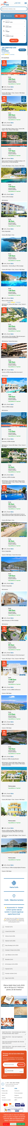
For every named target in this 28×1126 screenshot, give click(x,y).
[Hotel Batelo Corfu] (14, 455)
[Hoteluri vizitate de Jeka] (20, 1001)
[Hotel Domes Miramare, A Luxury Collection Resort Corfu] (14, 67)
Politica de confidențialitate (16, 1120)
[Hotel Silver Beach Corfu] (14, 209)
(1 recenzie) (18, 302)
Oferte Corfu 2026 (10, 936)
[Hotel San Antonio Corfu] (14, 702)
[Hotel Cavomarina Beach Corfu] (14, 278)
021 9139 (18, 3)
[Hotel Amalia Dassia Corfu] (14, 808)
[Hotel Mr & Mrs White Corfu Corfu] (14, 668)
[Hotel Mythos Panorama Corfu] (14, 737)
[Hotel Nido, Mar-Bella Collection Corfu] (14, 139)
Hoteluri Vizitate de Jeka (20, 1005)
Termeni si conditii (9, 1086)
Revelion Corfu (9, 959)
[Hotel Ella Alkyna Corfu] (14, 314)
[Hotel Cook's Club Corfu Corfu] (14, 350)
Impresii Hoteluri (18, 1016)
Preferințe (13, 1124)
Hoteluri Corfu (9, 927)
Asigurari (16, 1095)
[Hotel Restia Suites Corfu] (14, 103)
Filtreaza (22, 50)
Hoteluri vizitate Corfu (11, 973)
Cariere (3, 1095)
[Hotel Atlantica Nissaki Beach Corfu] (14, 175)
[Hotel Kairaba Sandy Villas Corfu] (14, 598)
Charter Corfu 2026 (10, 941)
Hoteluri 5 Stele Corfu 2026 (12, 950)
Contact (4, 1097)
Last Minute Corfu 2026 (11, 955)
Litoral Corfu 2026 (10, 931)
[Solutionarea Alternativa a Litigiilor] (14, 1112)
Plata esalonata (18, 1097)
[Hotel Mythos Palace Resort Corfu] (14, 564)
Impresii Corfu (9, 969)
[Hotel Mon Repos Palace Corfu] (14, 244)
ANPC (15, 1100)
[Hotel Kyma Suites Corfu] (14, 774)
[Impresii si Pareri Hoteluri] (20, 1012)
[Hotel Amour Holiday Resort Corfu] (14, 385)
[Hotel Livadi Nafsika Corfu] (14, 633)
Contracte (16, 1090)
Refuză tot (6, 1124)
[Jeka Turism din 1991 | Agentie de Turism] (5, 5)
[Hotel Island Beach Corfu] (14, 529)
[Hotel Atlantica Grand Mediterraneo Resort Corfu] (14, 419)
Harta (12, 86)
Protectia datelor (18, 1093)
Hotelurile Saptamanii (6, 1005)
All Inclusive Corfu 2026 (11, 964)
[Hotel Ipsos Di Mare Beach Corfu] (14, 492)
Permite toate (21, 1124)
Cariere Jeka (4, 1027)
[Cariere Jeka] (7, 1023)
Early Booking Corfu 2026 (11, 945)
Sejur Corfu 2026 (9, 978)
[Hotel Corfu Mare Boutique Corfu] (14, 845)
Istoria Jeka (4, 1093)
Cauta (12, 40)
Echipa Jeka (5, 1090)
